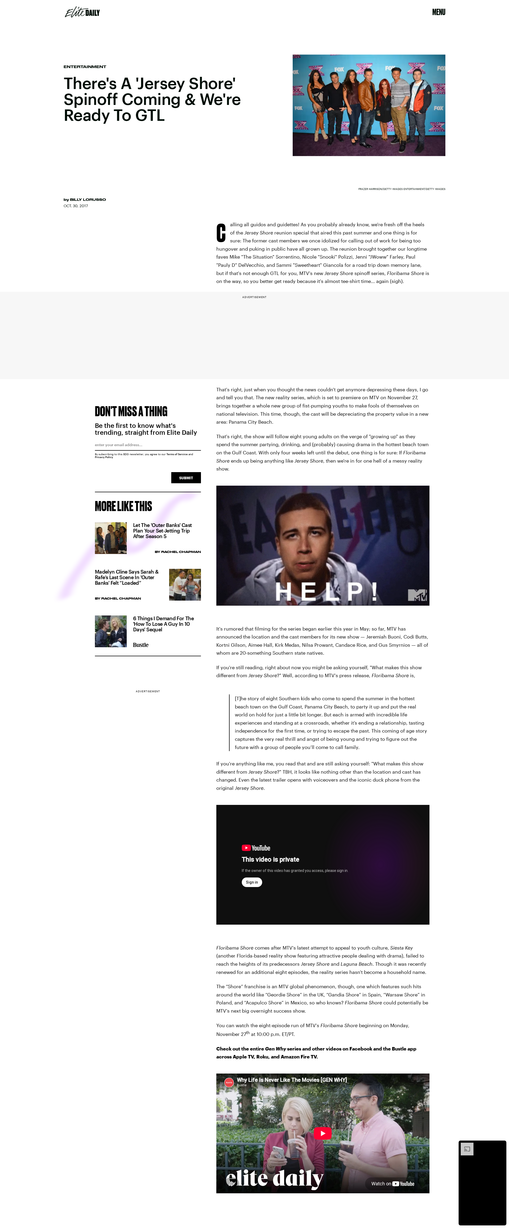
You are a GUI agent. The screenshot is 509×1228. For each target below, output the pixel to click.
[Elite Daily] (82, 11)
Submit (186, 478)
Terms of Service (177, 454)
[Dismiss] (500, 1145)
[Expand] (464, 1145)
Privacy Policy (104, 457)
